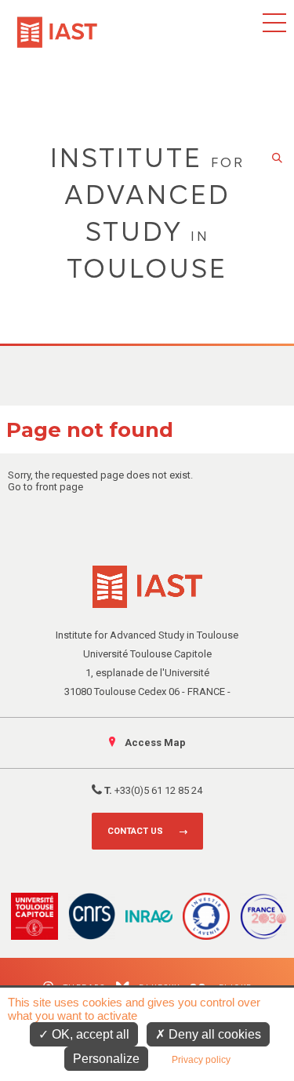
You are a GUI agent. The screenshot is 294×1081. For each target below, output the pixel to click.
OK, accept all (89, 1034)
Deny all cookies (213, 1034)
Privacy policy (201, 1059)
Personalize (106, 1058)
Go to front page (45, 487)
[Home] (57, 25)
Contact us (135, 831)
